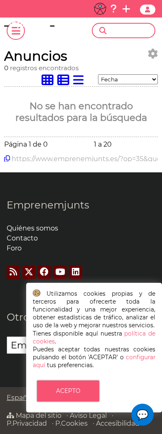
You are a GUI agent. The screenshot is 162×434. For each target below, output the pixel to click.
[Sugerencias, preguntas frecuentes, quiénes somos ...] (113, 8)
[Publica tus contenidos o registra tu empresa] (126, 8)
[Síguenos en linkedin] (75, 272)
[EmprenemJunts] (38, 26)
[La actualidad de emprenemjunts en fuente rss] (13, 272)
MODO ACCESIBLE (100, 8)
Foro (14, 248)
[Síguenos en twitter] (28, 272)
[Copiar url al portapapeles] (7, 158)
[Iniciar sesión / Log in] (147, 10)
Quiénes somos (32, 228)
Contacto (22, 238)
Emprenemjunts (48, 205)
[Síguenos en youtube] (60, 272)
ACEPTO (68, 390)
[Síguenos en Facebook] (44, 272)
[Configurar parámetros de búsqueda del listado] (153, 54)
